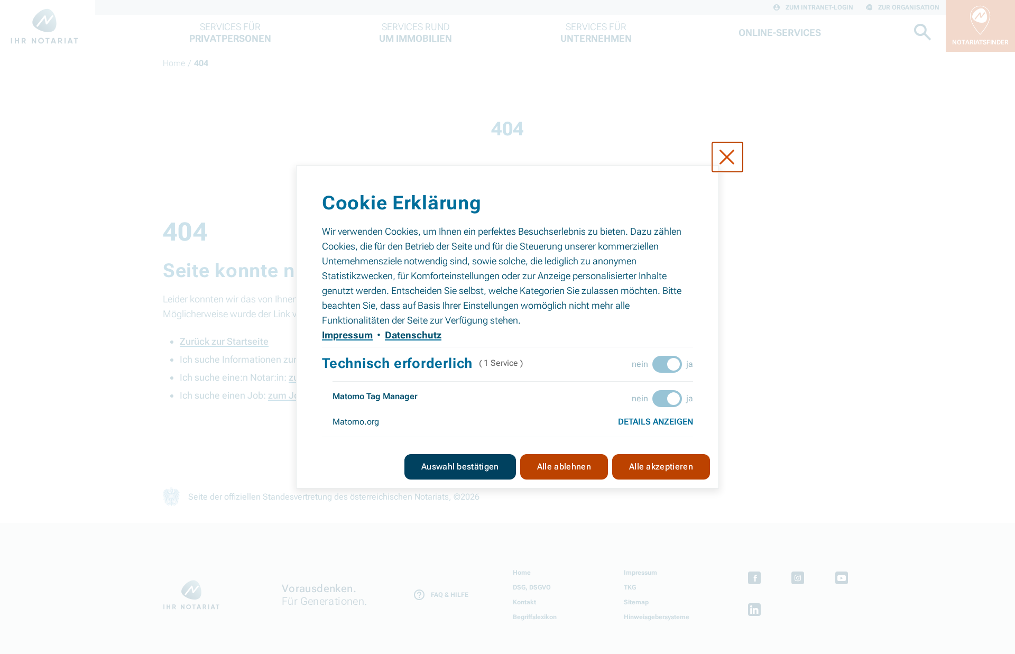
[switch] (667, 364)
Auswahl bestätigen (460, 467)
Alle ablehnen (564, 467)
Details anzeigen (655, 422)
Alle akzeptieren (661, 467)
